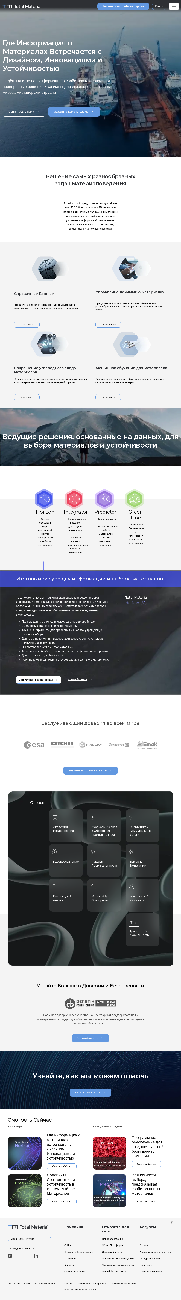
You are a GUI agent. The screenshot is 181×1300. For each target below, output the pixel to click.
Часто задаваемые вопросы (118, 1265)
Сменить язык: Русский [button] (22, 1238)
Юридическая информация (92, 1283)
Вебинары (146, 1265)
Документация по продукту (155, 1252)
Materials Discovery (114, 1271)
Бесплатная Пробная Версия (123, 6)
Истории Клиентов (112, 1252)
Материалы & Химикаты (139, 898)
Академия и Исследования (63, 829)
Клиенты (69, 1265)
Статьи (144, 1245)
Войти (159, 6)
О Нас (67, 1245)
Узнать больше (80, 679)
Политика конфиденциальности (80, 1289)
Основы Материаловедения (118, 1258)
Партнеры (70, 1258)
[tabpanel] (90, 633)
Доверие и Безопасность (78, 1252)
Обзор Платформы (113, 1245)
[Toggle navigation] (174, 6)
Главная (68, 1283)
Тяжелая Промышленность (102, 863)
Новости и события (151, 1271)
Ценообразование (112, 1239)
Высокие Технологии (138, 863)
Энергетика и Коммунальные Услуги (140, 830)
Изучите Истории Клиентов (90, 770)
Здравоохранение (64, 861)
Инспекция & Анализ (62, 898)
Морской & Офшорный (99, 898)
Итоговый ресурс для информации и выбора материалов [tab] (89, 579)
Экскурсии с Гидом (151, 1258)
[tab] (45, 535)
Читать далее (26, 324)
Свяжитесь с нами (24, 111)
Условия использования (124, 1283)
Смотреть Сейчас (61, 1166)
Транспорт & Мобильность (139, 933)
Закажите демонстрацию (74, 111)
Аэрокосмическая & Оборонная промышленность (102, 830)
